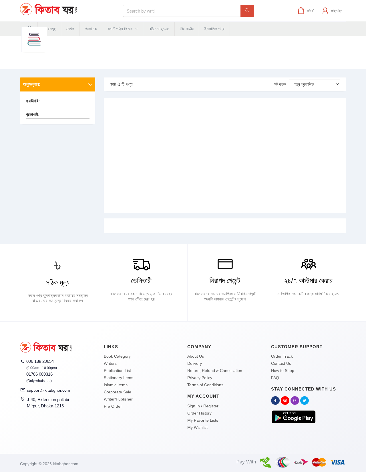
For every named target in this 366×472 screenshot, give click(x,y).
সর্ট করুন (280, 84)
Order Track (282, 356)
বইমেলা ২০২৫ (159, 28)
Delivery (194, 363)
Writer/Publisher (118, 399)
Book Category (117, 356)
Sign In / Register (202, 406)
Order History (199, 413)
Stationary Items (118, 377)
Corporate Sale (117, 392)
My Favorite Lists (202, 420)
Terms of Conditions (205, 385)
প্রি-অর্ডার (187, 28)
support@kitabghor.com (48, 390)
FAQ (275, 377)
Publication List (117, 370)
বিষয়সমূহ (49, 28)
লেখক (70, 28)
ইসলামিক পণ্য (214, 28)
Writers (110, 363)
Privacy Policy (199, 377)
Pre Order (113, 406)
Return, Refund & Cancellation (214, 370)
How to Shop (282, 370)
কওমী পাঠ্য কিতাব (121, 28)
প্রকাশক (91, 28)
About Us (195, 356)
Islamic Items (116, 385)
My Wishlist (197, 427)
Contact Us (281, 363)
